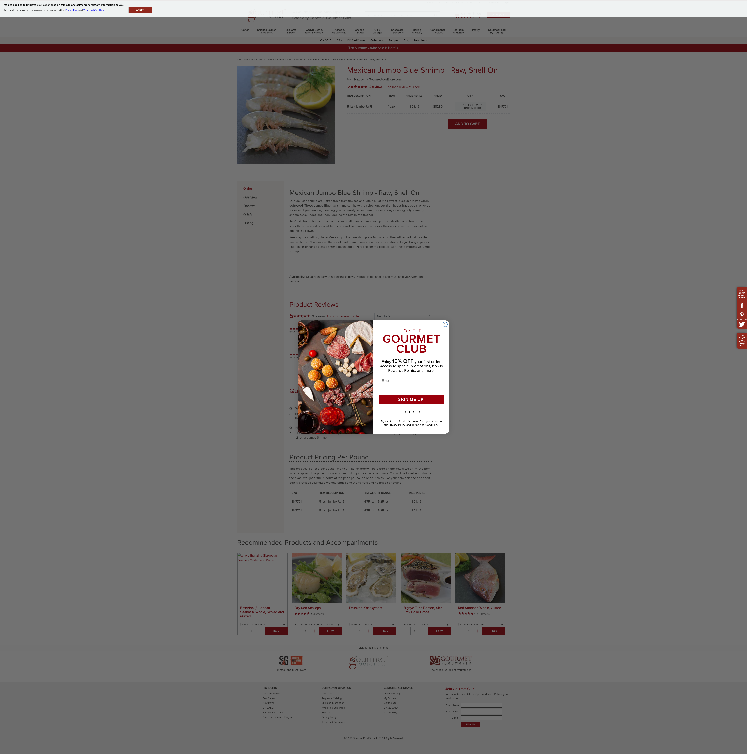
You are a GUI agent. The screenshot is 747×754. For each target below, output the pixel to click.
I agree (139, 10)
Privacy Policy (397, 425)
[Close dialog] (445, 324)
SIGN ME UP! (411, 399)
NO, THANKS (411, 412)
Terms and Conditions (425, 425)
